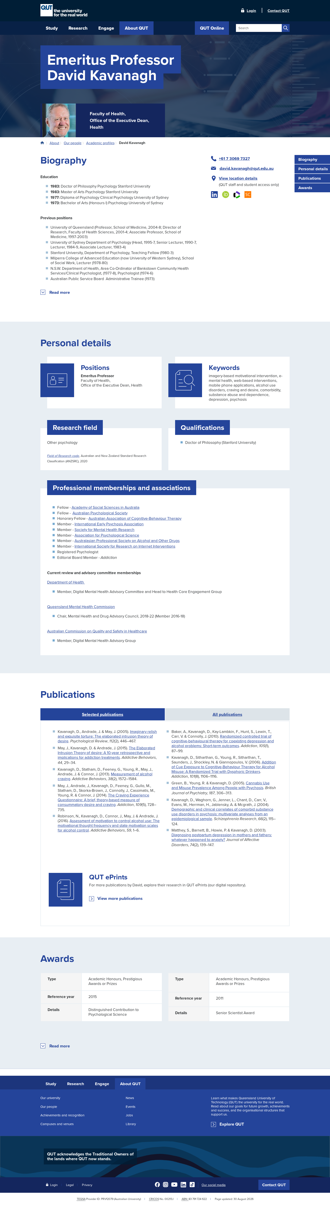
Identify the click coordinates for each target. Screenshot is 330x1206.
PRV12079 (107, 1199)
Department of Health (66, 582)
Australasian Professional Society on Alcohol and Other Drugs (127, 540)
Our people (48, 1106)
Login (251, 10)
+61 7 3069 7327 (234, 159)
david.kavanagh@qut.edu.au (247, 168)
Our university (50, 1097)
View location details (238, 178)
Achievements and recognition (62, 1115)
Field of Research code (63, 456)
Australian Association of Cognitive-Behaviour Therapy (134, 518)
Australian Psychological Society (100, 513)
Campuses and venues (57, 1124)
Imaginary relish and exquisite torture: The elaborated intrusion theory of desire (107, 736)
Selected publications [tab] (102, 714)
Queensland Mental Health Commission (81, 606)
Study (51, 1084)
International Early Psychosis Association (109, 524)
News (130, 1097)
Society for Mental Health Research (104, 529)
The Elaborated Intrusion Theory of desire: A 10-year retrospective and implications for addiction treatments (106, 752)
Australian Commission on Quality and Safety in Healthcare (97, 631)
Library (131, 1124)
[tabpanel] (165, 823)
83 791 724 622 (198, 1199)
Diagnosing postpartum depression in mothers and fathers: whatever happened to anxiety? (222, 837)
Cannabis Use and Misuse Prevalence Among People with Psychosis (221, 785)
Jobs (129, 1115)
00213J (169, 1199)
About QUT (130, 1084)
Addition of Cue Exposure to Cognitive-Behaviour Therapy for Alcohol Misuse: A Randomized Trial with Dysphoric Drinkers (224, 766)
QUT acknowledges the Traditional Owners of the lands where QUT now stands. (90, 1156)
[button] (60, 292)
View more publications (120, 898)
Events (130, 1106)
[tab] (227, 714)
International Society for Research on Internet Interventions (125, 546)
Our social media (214, 1185)
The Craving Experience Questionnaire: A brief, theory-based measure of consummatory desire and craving (103, 799)
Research (75, 1084)
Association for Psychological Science (107, 535)
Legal (70, 1184)
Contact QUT (274, 1185)
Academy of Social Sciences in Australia (105, 507)
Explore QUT (232, 1124)
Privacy (87, 1184)
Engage (102, 1084)
